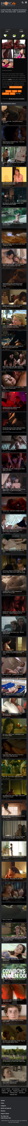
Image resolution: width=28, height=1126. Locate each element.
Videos (2, 1103)
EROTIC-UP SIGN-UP (6, 1108)
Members (3, 1111)
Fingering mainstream (18, 1090)
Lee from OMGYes (6, 1089)
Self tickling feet (16, 1089)
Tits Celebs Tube (4, 1116)
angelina (10, 79)
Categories (3, 1105)
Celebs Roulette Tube (6, 1118)
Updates (3, 1100)
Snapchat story (13, 1094)
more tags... (18, 93)
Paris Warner (22, 1092)
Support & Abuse (5, 1113)
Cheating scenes (13, 1092)
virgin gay (9, 1090)
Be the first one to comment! (16, 98)
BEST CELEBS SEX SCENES (15, 87)
